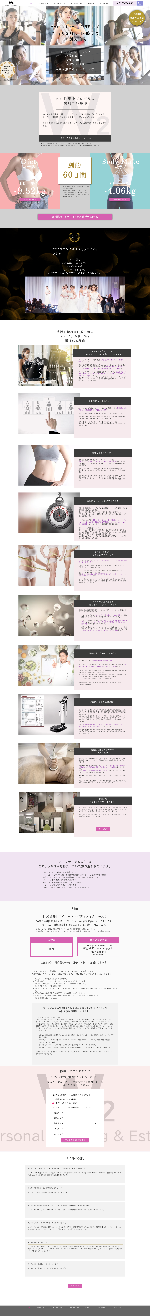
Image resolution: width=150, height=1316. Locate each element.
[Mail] (139, 3)
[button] (30, 199)
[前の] (51, 79)
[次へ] (99, 79)
